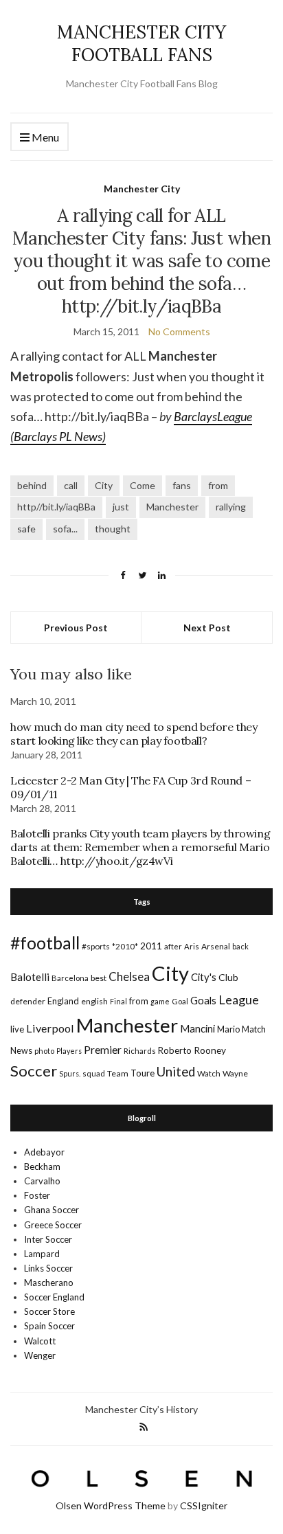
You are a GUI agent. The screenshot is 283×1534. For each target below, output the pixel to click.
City (104, 485)
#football (45, 942)
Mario (228, 1029)
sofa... (65, 528)
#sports (96, 946)
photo (44, 1050)
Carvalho (42, 1180)
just (121, 506)
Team (117, 1073)
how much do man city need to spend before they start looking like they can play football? (134, 733)
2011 (151, 945)
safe (26, 528)
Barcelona (70, 977)
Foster (37, 1195)
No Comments (179, 331)
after (173, 946)
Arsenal (215, 946)
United (176, 1071)
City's (203, 977)
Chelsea (129, 976)
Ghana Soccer (51, 1209)
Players (69, 1050)
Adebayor (44, 1152)
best (98, 978)
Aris (191, 946)
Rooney (210, 1050)
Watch (208, 1073)
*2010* (125, 946)
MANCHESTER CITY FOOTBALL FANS (141, 43)
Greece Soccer (53, 1224)
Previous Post (76, 627)
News (21, 1051)
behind (32, 485)
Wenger (40, 1355)
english (94, 1001)
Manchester (172, 506)
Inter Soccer (48, 1239)
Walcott (40, 1340)
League (238, 999)
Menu (44, 137)
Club (228, 977)
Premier (103, 1049)
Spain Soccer (49, 1325)
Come (142, 485)
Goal (180, 1001)
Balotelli (29, 977)
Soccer (33, 1070)
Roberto (175, 1050)
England (63, 1000)
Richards (140, 1050)
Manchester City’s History (141, 1409)
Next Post (207, 627)
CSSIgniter (203, 1505)
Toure (143, 1073)
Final (118, 1001)
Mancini (197, 1028)
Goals (203, 1000)
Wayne (235, 1073)
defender (27, 1001)
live (17, 1029)
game (160, 1001)
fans (181, 485)
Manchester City (142, 188)
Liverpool (50, 1028)
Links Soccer (48, 1268)
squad (93, 1073)
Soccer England (54, 1297)
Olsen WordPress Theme (111, 1505)
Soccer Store (49, 1311)
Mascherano (48, 1282)
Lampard (42, 1253)
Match (254, 1029)
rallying (231, 506)
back (240, 946)
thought (113, 528)
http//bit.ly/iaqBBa (56, 506)
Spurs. (69, 1073)
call (71, 485)
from (218, 485)
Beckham (42, 1166)
